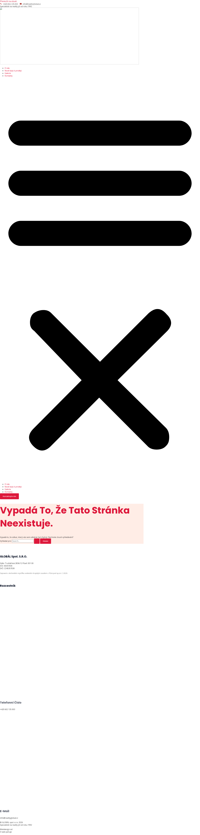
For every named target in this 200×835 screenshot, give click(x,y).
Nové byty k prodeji (13, 70)
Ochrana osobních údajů (10, 579)
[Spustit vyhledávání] (37, 541)
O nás (7, 68)
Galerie (8, 73)
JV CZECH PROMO (20, 829)
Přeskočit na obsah (8, 1)
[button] (100, 280)
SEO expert (17, 832)
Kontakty (8, 75)
